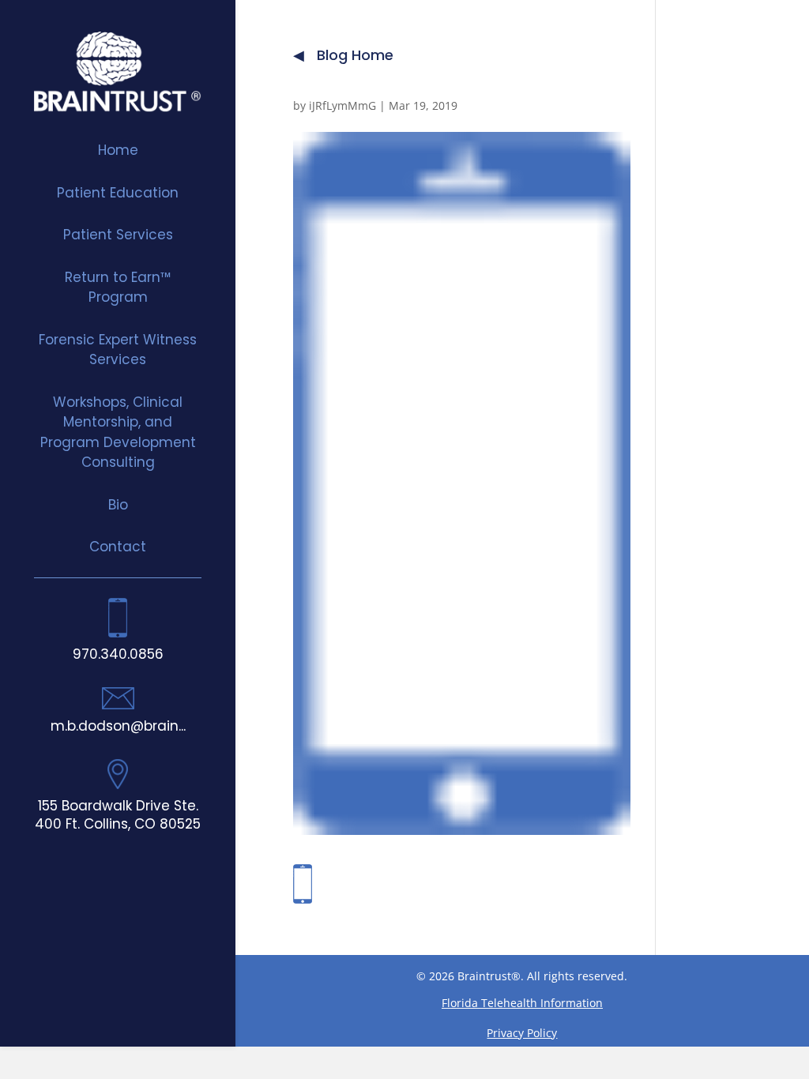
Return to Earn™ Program (118, 287)
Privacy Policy (522, 1032)
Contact (117, 546)
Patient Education (118, 192)
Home (118, 150)
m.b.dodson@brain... (118, 725)
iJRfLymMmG (342, 105)
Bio (118, 504)
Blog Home (355, 55)
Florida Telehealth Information (522, 1002)
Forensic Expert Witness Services (118, 350)
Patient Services (118, 234)
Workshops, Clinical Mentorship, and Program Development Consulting (118, 432)
